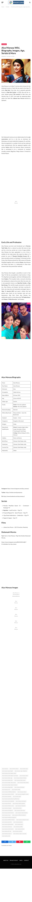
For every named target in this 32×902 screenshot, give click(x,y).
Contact (26, 860)
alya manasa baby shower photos (9, 785)
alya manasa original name (22, 819)
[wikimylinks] (16, 2)
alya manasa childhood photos (9, 791)
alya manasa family (6, 803)
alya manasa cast (6, 789)
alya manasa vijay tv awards (19, 833)
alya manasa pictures (7, 826)
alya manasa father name (8, 805)
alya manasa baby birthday (20, 778)
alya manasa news (6, 815)
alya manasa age (24, 768)
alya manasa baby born (7, 780)
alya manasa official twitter (8, 819)
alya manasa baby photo (23, 782)
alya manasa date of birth (8, 794)
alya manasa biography (7, 787)
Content (4, 44)
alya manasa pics (19, 824)
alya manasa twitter (17, 831)
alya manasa (5, 768)
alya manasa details (6, 796)
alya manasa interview (20, 810)
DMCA (20, 860)
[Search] (30, 2)
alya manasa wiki (6, 836)
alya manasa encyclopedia (8, 801)
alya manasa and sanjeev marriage (10, 775)
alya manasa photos (17, 822)
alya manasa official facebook (19, 815)
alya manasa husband (20, 805)
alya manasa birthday (19, 787)
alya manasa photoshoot (7, 824)
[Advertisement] (16, 27)
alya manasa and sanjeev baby (9, 773)
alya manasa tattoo (19, 829)
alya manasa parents (7, 822)
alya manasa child (16, 789)
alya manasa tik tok (6, 831)
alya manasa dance (22, 791)
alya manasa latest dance (8, 812)
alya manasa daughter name (22, 794)
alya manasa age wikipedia (21, 771)
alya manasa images (6, 808)
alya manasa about (14, 768)
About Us (5, 860)
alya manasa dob (17, 796)
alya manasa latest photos (21, 812)
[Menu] (2, 2)
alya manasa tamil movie (7, 829)
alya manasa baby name (20, 780)
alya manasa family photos (19, 803)
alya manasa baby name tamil (9, 782)
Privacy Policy (14, 860)
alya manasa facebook (21, 801)
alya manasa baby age (7, 778)
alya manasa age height (7, 771)
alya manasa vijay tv (7, 833)
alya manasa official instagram (9, 817)
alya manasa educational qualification (10, 798)
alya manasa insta (17, 808)
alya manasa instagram (7, 810)
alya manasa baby (24, 775)
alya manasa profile (18, 826)
